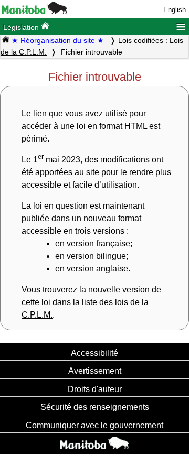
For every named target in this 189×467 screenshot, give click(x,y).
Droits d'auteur (95, 389)
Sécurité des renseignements (94, 406)
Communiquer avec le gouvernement (94, 425)
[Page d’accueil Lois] (5, 40)
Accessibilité (94, 352)
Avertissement (94, 370)
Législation (22, 27)
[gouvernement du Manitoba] (34, 12)
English (174, 10)
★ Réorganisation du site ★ (58, 40)
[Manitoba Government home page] (94, 444)
